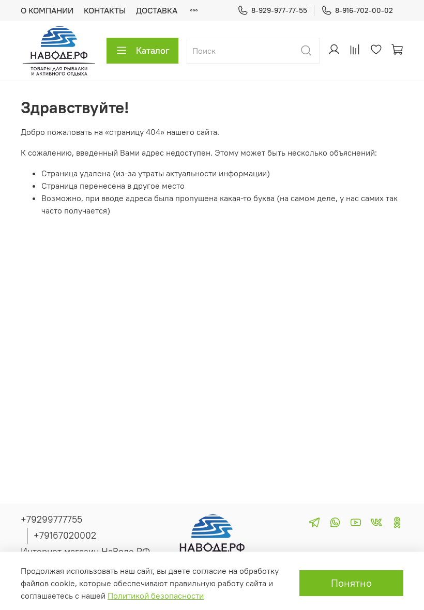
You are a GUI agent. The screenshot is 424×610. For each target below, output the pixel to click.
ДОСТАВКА (156, 10)
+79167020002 (65, 535)
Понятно (351, 582)
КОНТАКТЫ (105, 10)
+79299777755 (51, 519)
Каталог (153, 50)
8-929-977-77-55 (279, 10)
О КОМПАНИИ (47, 10)
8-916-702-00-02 (364, 10)
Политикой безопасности (156, 595)
